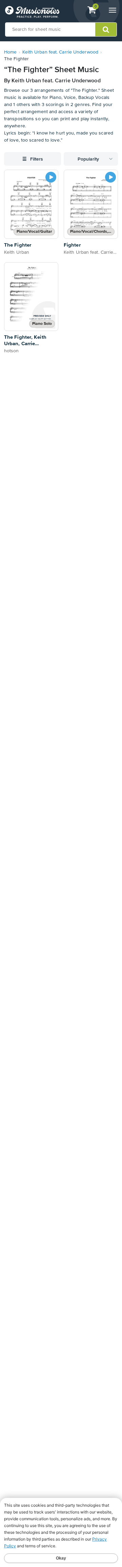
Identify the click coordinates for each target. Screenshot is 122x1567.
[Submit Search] (106, 29)
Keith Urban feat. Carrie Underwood (60, 52)
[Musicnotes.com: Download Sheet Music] (32, 11)
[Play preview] (50, 177)
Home (10, 52)
